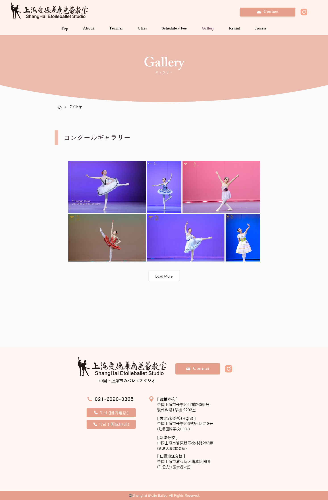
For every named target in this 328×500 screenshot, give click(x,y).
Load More (164, 276)
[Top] (60, 107)
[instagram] (303, 12)
